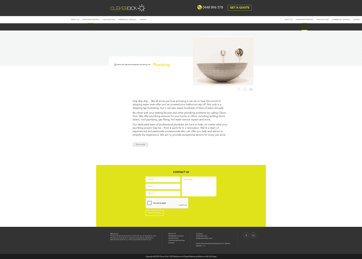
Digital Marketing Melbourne (195, 256)
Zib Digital (213, 256)
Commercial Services (127, 19)
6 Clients (226, 243)
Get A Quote (239, 7)
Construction (109, 19)
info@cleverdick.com (204, 238)
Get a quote (140, 144)
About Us (75, 19)
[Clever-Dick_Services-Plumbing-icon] (132, 64)
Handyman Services (90, 19)
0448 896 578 (213, 7)
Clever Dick (122, 6)
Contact (143, 19)
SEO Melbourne (176, 256)
